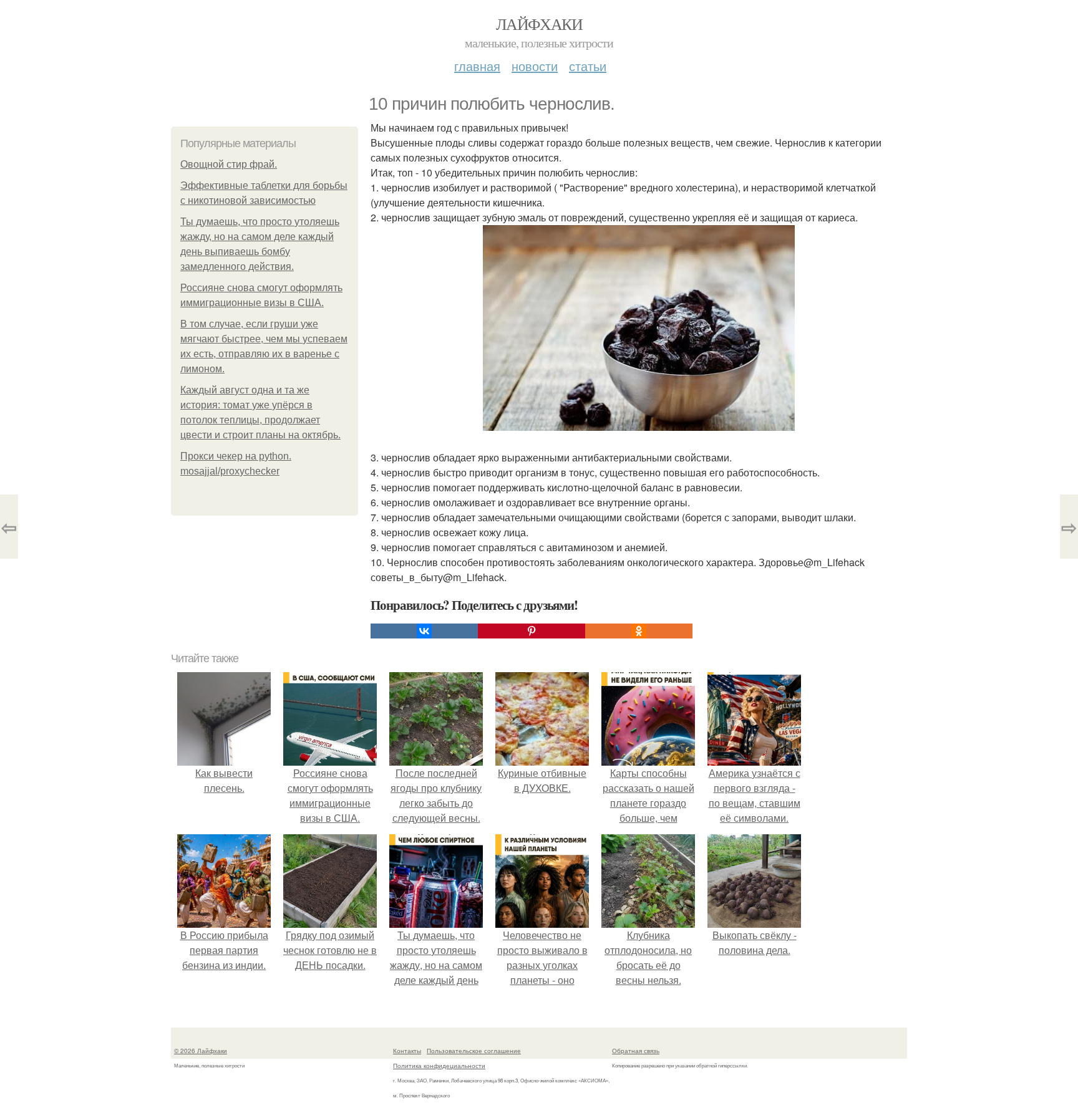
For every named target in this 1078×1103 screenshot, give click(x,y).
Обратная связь (635, 1050)
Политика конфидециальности (439, 1065)
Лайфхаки (539, 23)
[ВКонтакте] (424, 631)
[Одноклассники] (638, 631)
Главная (477, 66)
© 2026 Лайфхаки (200, 1050)
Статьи (587, 66)
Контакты (407, 1050)
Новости (535, 66)
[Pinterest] (531, 631)
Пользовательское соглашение (474, 1050)
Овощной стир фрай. (228, 164)
